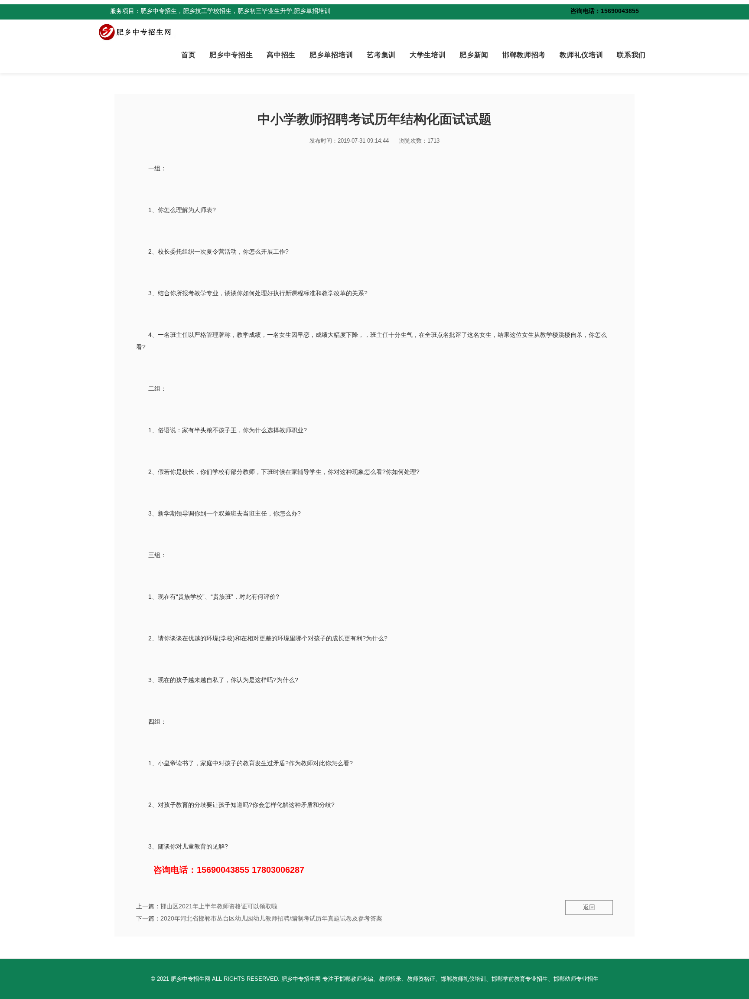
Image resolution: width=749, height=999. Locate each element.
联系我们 (631, 55)
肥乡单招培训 (331, 55)
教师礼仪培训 (581, 55)
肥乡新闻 (473, 55)
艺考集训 (381, 55)
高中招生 (281, 55)
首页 (188, 55)
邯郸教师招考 (524, 55)
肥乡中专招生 (231, 55)
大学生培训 (428, 55)
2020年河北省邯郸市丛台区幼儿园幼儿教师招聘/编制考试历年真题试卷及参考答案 (271, 918)
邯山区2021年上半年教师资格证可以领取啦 (218, 906)
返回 (589, 907)
